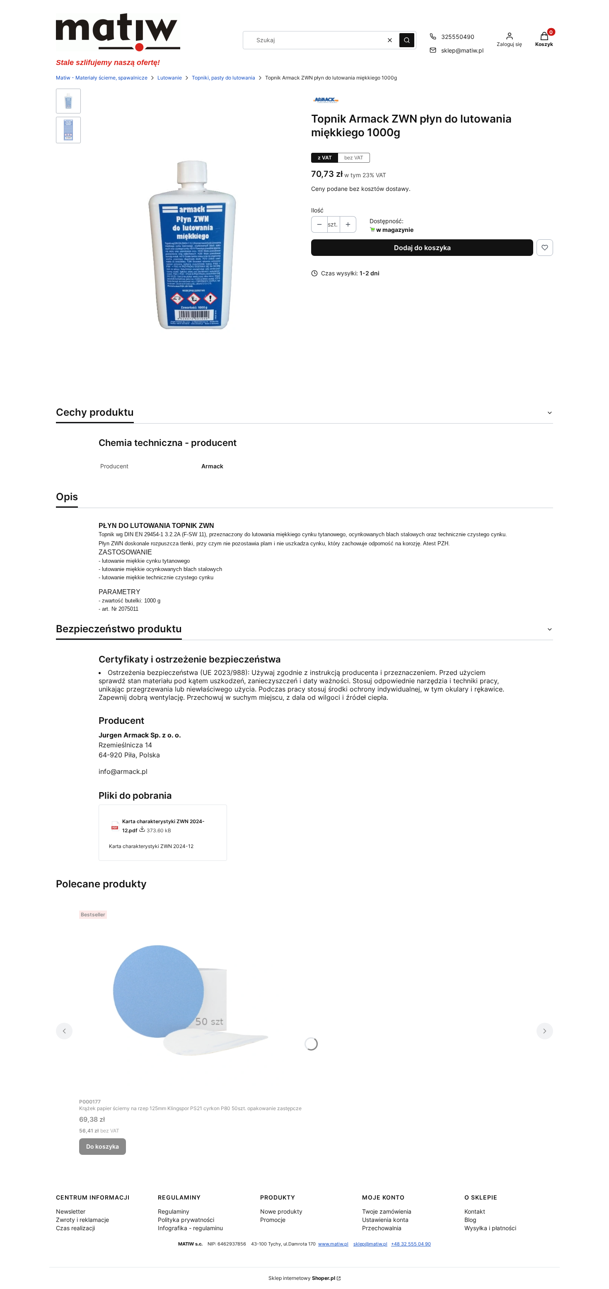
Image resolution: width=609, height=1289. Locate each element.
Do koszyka (102, 1146)
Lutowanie (169, 78)
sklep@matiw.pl (462, 50)
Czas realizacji (75, 1227)
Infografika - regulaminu (190, 1227)
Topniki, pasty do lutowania (223, 78)
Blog (470, 1219)
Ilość (317, 210)
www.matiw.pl (333, 1244)
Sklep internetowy (301, 1278)
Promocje (272, 1219)
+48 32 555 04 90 (411, 1244)
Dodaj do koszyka (422, 247)
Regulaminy (173, 1211)
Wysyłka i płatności (490, 1227)
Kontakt (474, 1211)
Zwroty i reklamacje (82, 1219)
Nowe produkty (281, 1211)
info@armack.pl (123, 771)
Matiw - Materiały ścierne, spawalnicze (101, 78)
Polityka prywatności (186, 1219)
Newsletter (70, 1211)
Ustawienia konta (385, 1219)
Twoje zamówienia (386, 1211)
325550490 (457, 36)
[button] (406, 40)
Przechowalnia (381, 1227)
